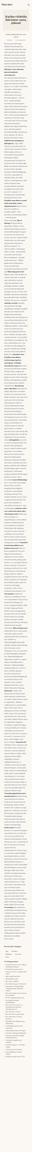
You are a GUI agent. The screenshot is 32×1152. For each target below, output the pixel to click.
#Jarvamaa (18, 954)
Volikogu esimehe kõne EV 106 (15, 1056)
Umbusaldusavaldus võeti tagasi (15, 1030)
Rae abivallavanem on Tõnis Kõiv (16, 984)
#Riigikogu (8, 954)
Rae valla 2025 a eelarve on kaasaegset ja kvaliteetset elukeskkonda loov (14, 1007)
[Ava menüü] (29, 5)
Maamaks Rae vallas (12, 979)
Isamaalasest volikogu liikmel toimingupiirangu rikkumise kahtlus (15, 988)
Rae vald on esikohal (12, 981)
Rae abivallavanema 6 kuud (14, 969)
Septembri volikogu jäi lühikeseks (16, 1033)
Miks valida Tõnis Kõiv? (13, 976)
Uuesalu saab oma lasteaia (14, 1049)
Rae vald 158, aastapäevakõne (15, 1014)
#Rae (6, 951)
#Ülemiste (14, 951)
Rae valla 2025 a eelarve (13, 1011)
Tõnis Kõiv (7, 5)
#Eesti (7, 957)
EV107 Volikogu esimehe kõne (15, 998)
